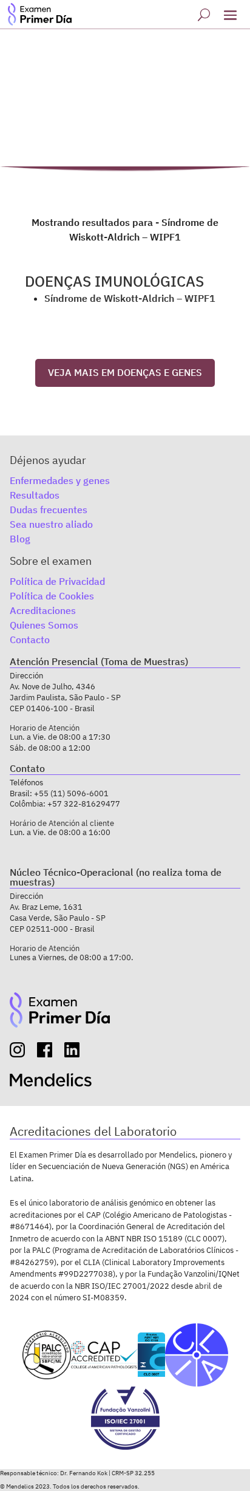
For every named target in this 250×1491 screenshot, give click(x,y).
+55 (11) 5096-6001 (71, 793)
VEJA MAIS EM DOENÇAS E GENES (125, 372)
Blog (20, 539)
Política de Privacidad (57, 581)
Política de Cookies (52, 596)
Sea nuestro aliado (51, 524)
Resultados (34, 495)
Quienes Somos (44, 625)
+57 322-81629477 (83, 804)
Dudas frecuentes (48, 509)
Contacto (30, 639)
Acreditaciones (43, 610)
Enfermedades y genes (60, 480)
